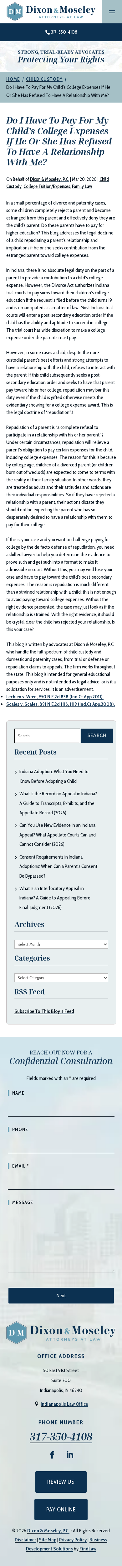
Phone (20, 1129)
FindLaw (87, 1549)
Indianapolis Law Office (64, 1404)
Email (20, 1166)
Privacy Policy (73, 1540)
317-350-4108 (64, 32)
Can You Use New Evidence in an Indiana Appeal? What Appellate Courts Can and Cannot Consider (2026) (57, 834)
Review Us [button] (61, 1481)
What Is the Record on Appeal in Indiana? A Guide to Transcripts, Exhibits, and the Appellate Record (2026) (58, 803)
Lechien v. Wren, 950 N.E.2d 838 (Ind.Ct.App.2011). (55, 697)
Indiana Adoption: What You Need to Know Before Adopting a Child (54, 776)
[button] (112, 12)
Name (18, 1093)
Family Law (82, 186)
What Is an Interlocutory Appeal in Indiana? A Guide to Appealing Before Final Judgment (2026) (54, 897)
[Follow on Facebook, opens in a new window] (52, 1455)
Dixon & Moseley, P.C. (49, 179)
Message (22, 1202)
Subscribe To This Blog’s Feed (44, 1011)
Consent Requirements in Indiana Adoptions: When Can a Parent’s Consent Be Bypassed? (58, 866)
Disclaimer (25, 1540)
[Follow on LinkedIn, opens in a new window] (69, 1455)
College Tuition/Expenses (46, 186)
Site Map (47, 1540)
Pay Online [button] (61, 1509)
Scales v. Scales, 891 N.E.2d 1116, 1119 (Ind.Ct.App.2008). (60, 704)
